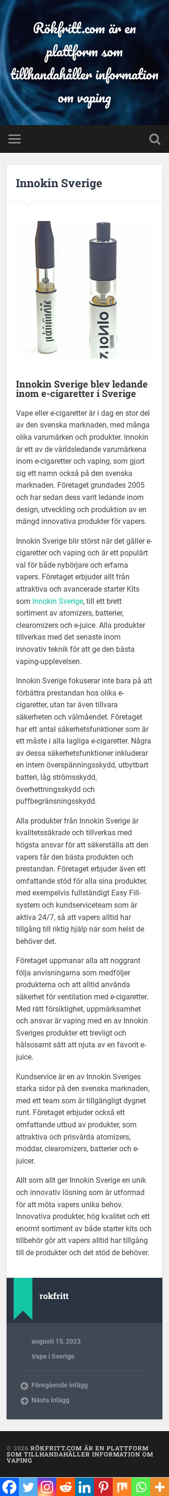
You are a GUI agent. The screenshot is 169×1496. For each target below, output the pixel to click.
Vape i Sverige (53, 1356)
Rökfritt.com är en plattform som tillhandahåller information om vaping (84, 62)
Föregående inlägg (59, 1385)
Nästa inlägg (50, 1400)
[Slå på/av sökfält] (155, 139)
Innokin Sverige (59, 182)
